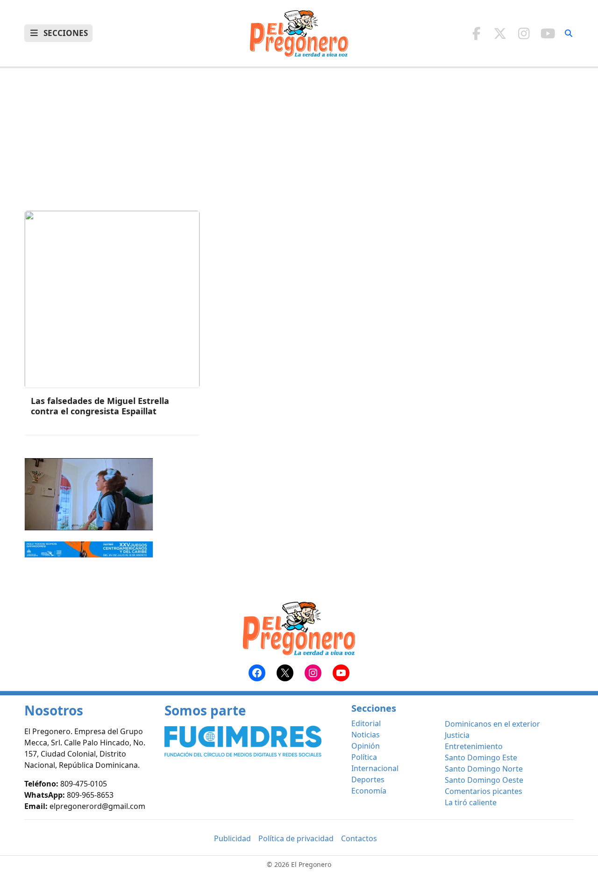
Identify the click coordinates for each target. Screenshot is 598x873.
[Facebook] (476, 33)
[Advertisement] (299, 144)
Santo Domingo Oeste (484, 780)
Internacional (375, 768)
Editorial (366, 723)
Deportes (367, 779)
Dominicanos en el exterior (492, 724)
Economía (368, 791)
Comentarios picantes (483, 791)
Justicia (457, 735)
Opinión (365, 746)
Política (364, 757)
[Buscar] (568, 33)
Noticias (365, 734)
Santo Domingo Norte (484, 769)
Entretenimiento (474, 746)
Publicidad (232, 838)
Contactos (359, 838)
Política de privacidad (296, 838)
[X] (500, 33)
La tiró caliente (471, 802)
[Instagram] (524, 33)
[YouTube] (548, 33)
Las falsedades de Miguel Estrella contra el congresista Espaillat (100, 406)
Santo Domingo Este (481, 757)
